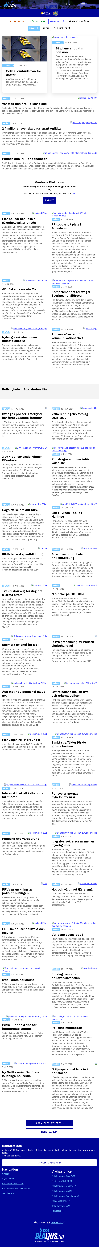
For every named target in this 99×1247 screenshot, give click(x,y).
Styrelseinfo (18, 21)
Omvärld (34, 28)
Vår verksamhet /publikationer (16, 1188)
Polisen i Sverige (60, 1201)
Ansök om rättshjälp (61, 1181)
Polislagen (57, 1211)
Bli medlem (61, 28)
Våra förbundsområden (12, 1184)
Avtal (46, 28)
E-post (49, 200)
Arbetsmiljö (57, 21)
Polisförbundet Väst (61, 1191)
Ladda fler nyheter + (50, 1123)
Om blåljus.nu (8, 1193)
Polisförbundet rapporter (63, 1186)
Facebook (57, 1222)
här (73, 193)
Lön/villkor (37, 21)
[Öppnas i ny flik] (49, 13)
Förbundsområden (79, 21)
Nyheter (5, 1174)
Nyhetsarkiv (49, 1131)
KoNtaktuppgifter (49, 1162)
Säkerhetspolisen (60, 1206)
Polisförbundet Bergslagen (64, 1196)
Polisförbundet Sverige (62, 1176)
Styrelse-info (8, 1179)
